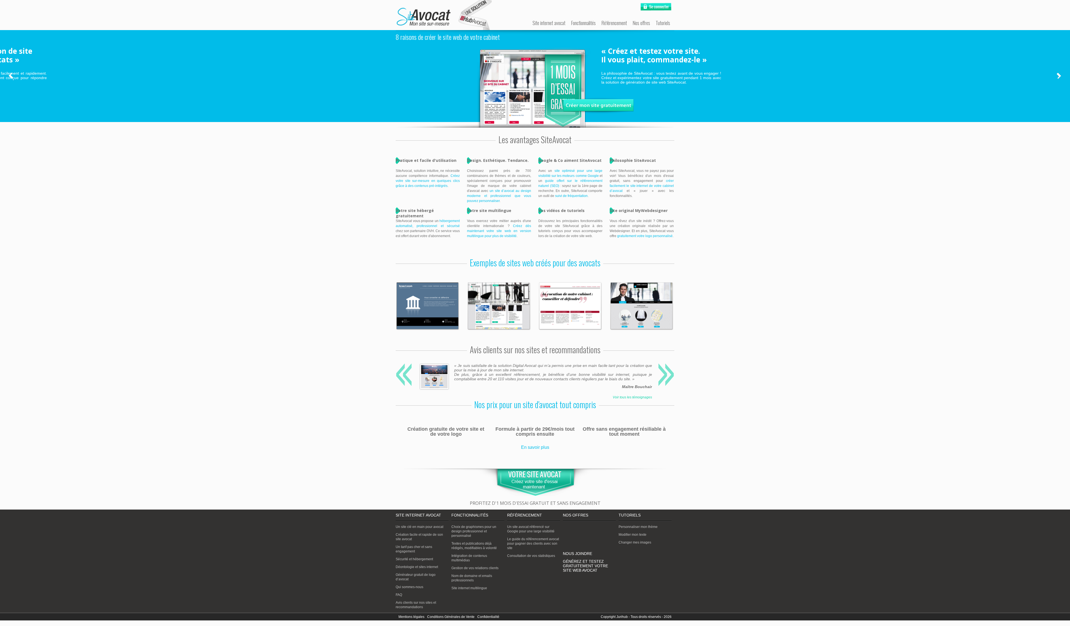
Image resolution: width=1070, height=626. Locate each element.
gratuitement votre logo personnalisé (645, 236)
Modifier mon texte (632, 535)
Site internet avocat (548, 22)
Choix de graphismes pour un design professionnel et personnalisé (473, 531)
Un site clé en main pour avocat (419, 527)
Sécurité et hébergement (414, 559)
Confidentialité (488, 617)
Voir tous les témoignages (632, 397)
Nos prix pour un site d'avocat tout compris (535, 404)
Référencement (614, 22)
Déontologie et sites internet (417, 567)
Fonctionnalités (583, 22)
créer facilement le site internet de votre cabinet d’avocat (642, 186)
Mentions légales (411, 617)
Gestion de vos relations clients (474, 568)
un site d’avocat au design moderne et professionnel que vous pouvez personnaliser (499, 196)
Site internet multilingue (469, 588)
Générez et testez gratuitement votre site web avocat (585, 566)
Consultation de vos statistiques (531, 556)
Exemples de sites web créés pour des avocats (535, 262)
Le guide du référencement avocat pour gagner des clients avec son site (533, 543)
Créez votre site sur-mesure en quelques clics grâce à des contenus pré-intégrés (428, 181)
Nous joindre (577, 553)
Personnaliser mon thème (638, 527)
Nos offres (641, 22)
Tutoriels (663, 22)
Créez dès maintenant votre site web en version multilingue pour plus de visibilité (499, 231)
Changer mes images (635, 542)
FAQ (399, 595)
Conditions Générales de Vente (451, 617)
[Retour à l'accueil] (423, 17)
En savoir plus (535, 447)
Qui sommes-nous (409, 587)
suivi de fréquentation (571, 196)
